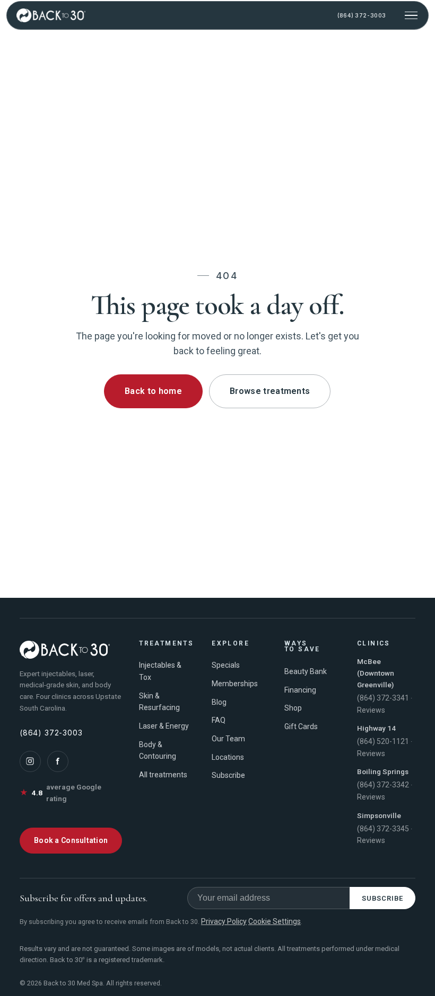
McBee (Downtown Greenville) (375, 673)
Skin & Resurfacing (159, 702)
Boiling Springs (382, 771)
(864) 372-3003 (361, 15)
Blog (219, 702)
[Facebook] (57, 761)
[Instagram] (30, 761)
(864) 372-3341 (383, 698)
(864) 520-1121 (383, 741)
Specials (226, 665)
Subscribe (228, 775)
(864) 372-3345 (383, 828)
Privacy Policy (224, 921)
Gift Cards (301, 726)
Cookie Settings (274, 921)
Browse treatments (270, 391)
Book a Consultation (71, 840)
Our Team (228, 738)
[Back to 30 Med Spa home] (50, 15)
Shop (293, 708)
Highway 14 (376, 728)
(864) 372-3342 (383, 784)
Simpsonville (379, 815)
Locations (228, 757)
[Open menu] (411, 15)
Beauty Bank (305, 671)
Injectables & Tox (160, 671)
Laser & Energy (164, 726)
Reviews (371, 710)
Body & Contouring (157, 750)
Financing (300, 690)
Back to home (153, 391)
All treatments (163, 774)
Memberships (235, 683)
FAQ (218, 720)
